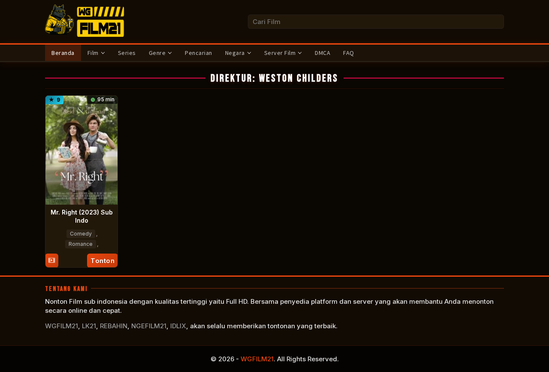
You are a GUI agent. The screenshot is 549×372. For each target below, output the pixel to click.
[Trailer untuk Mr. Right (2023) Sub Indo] (51, 261)
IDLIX (178, 326)
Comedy (81, 233)
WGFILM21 (61, 326)
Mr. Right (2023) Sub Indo (82, 216)
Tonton (102, 261)
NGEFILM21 (148, 326)
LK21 (89, 326)
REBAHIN (113, 326)
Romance (81, 244)
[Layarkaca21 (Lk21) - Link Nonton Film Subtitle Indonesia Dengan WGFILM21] (86, 21)
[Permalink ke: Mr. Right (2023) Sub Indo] (81, 149)
